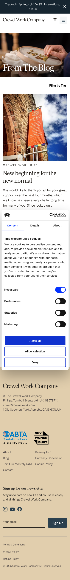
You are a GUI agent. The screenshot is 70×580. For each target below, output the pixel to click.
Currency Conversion (49, 458)
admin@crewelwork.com (19, 405)
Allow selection (35, 351)
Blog (6, 458)
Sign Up (57, 523)
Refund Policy (10, 559)
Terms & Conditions (14, 544)
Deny (35, 362)
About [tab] (57, 225)
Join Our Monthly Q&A (17, 464)
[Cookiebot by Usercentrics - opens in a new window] (50, 215)
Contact (8, 470)
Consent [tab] (12, 225)
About (7, 452)
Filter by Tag (57, 85)
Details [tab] (35, 225)
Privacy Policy (11, 551)
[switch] (60, 301)
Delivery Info (43, 452)
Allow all (35, 340)
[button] (55, 20)
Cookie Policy (44, 464)
